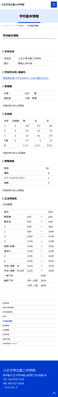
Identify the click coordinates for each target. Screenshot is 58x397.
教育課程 (6, 325)
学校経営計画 (7, 312)
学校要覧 (6, 330)
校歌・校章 (6, 339)
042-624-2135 (16, 379)
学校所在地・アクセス (10, 343)
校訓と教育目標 (8, 307)
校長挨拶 (6, 303)
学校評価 (6, 334)
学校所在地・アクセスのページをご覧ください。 (26, 78)
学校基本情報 (7, 321)
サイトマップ (11, 387)
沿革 (4, 316)
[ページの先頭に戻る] (54, 393)
